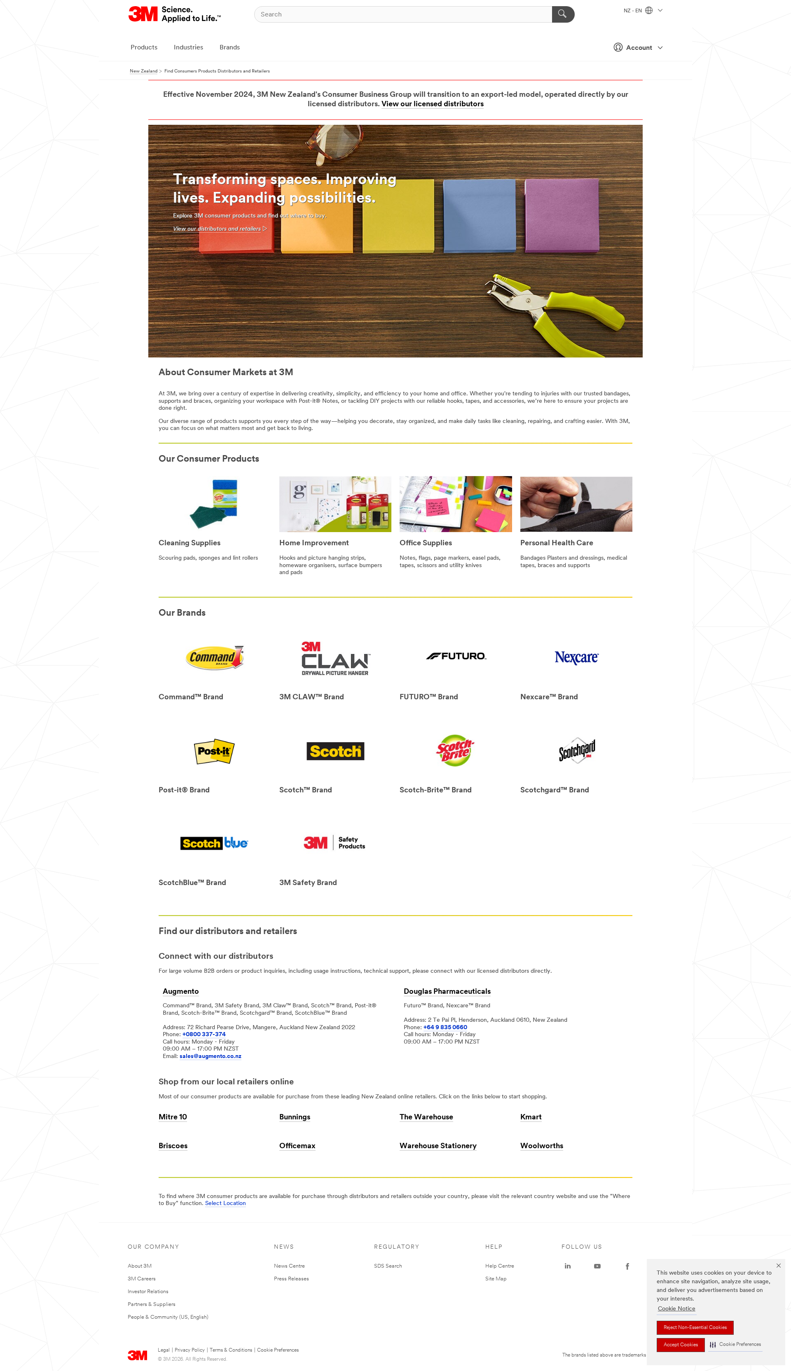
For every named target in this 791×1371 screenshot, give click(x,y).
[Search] (563, 14)
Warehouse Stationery (438, 1146)
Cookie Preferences (278, 1350)
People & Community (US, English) (168, 1317)
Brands (230, 47)
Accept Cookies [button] (681, 1345)
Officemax (297, 1146)
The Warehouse (426, 1117)
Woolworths (541, 1146)
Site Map (496, 1279)
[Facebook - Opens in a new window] (627, 1266)
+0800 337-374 (204, 1035)
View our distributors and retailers (217, 229)
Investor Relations (148, 1291)
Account (639, 48)
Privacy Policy (190, 1350)
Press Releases (291, 1279)
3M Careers (142, 1279)
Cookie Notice (676, 1309)
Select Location (225, 1204)
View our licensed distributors (432, 104)
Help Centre (499, 1266)
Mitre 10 (173, 1117)
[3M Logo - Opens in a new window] (175, 14)
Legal (164, 1350)
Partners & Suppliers (152, 1304)
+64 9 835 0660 (445, 1028)
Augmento (181, 992)
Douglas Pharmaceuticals (447, 992)
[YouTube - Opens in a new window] (597, 1266)
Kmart (531, 1117)
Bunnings (294, 1117)
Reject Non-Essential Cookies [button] (695, 1327)
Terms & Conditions (231, 1350)
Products (144, 47)
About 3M (140, 1266)
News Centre (289, 1266)
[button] (735, 1345)
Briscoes (173, 1146)
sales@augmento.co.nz (210, 1056)
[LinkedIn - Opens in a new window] (568, 1266)
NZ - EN (633, 11)
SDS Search (388, 1266)
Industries (188, 47)
